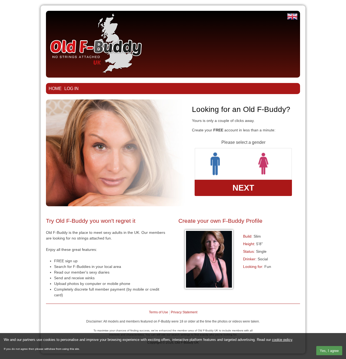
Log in (71, 88)
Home (55, 88)
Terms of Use (158, 312)
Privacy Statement (184, 312)
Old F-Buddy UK (292, 16)
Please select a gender (243, 142)
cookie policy (282, 340)
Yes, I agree (329, 351)
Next (243, 187)
